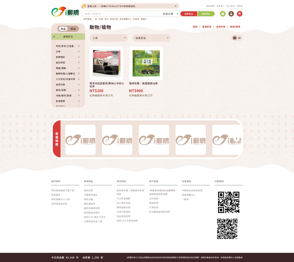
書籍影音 (68, 36)
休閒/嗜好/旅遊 (64, 95)
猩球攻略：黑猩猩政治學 (143, 83)
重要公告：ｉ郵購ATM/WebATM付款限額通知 (111, 6)
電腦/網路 (61, 68)
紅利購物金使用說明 (159, 211)
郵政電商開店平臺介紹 (62, 190)
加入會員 (231, 6)
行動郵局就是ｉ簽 (93, 221)
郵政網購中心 (126, 19)
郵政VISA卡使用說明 (127, 220)
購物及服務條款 (92, 208)
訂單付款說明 (123, 211)
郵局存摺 (114, 19)
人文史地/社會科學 (65, 79)
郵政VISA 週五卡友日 (95, 216)
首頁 (195, 26)
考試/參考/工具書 (65, 46)
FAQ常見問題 (123, 198)
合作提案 (153, 198)
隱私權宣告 (89, 203)
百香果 (136, 19)
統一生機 (99, 19)
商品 (63, 29)
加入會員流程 (123, 202)
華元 (107, 19)
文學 (58, 51)
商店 (73, 29)
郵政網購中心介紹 (60, 199)
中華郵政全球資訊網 (192, 190)
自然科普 (60, 84)
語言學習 (60, 62)
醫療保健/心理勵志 (65, 73)
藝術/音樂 (61, 90)
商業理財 (60, 57)
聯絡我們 (210, 6)
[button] (65, 139)
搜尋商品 (189, 13)
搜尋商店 (206, 13)
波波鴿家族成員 (59, 203)
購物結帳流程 (123, 207)
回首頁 (240, 6)
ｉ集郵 (185, 199)
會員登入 (220, 6)
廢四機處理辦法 (92, 212)
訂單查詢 (153, 207)
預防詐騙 (88, 199)
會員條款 (88, 190)
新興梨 (144, 19)
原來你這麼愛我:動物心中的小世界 (107, 85)
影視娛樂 (60, 101)
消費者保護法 (91, 194)
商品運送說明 (123, 216)
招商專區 (55, 194)
